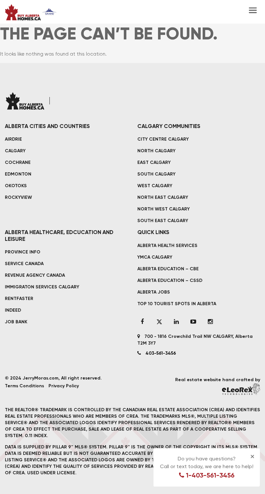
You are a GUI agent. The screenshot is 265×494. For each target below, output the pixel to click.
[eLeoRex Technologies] (241, 389)
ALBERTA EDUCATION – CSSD (169, 280)
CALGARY (15, 151)
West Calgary (154, 185)
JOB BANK (16, 322)
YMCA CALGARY (154, 257)
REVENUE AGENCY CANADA (35, 275)
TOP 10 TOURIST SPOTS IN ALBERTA (176, 303)
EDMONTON (18, 174)
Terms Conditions (24, 386)
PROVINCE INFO (22, 252)
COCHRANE (18, 162)
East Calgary (154, 162)
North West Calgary (163, 209)
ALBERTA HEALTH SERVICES (167, 245)
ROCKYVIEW (18, 197)
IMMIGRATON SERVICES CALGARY (42, 287)
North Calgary (156, 151)
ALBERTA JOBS (153, 292)
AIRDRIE (13, 139)
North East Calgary (162, 197)
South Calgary (156, 174)
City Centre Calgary (163, 139)
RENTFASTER (19, 298)
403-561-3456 (160, 353)
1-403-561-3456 (209, 475)
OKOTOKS (16, 185)
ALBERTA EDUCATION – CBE (168, 269)
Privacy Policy (63, 386)
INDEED (13, 310)
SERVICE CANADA (24, 263)
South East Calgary (162, 220)
